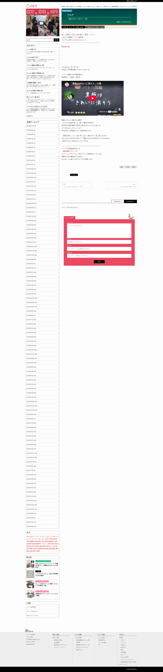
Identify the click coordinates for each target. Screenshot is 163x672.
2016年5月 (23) (31, 225)
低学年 (55, 539)
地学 (42, 541)
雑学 (28, 551)
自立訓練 (38, 548)
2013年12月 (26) (32, 350)
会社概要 (122, 652)
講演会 (46, 548)
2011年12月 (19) (32, 453)
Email (69, 246)
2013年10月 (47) (32, 358)
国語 (39, 541)
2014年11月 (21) (32, 302)
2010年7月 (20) (31, 522)
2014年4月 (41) (31, 332)
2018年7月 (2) (31, 139)
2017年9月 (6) (31, 160)
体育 (28, 541)
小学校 (127, 167)
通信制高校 (52, 548)
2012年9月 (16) (31, 414)
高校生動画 (115, 6)
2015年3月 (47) (31, 285)
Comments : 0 (130, 201)
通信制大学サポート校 (82, 645)
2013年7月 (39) (31, 371)
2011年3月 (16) (31, 487)
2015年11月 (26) (32, 251)
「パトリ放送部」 (78, 37)
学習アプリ (107, 6)
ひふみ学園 (77, 6)
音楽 (31, 551)
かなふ (94, 6)
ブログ (122, 6)
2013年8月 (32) (31, 367)
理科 (44, 546)
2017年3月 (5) (31, 182)
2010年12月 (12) (32, 500)
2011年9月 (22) (31, 466)
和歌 (36, 541)
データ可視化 (101, 642)
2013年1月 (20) (31, 397)
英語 (42, 548)
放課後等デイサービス (41, 544)
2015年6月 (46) (31, 272)
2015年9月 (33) (31, 259)
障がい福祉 (69, 6)
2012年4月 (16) (31, 436)
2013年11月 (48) (32, 354)
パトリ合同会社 (31, 607)
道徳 (57, 548)
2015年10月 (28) (32, 255)
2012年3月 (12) (31, 440)
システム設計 (86, 6)
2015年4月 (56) (31, 281)
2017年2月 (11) (31, 186)
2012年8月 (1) (31, 419)
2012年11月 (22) (32, 406)
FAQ (121, 650)
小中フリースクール (81, 647)
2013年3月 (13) (31, 388)
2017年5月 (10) (31, 173)
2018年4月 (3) (31, 152)
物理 (41, 546)
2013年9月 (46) (31, 363)
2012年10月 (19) (32, 410)
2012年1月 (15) (31, 449)
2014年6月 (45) (31, 324)
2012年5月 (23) (31, 431)
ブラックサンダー (39, 539)
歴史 (29, 546)
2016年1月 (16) (31, 242)
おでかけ (31, 536)
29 (27, 536)
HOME (63, 6)
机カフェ (99, 6)
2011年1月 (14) (31, 496)
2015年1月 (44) (31, 294)
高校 (38, 551)
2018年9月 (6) (31, 130)
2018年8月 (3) (31, 134)
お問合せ (134, 6)
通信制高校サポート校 (82, 640)
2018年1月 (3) (31, 156)
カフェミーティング (59, 647)
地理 (45, 541)
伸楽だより (79, 650)
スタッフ (122, 654)
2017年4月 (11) (31, 177)
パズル (53, 536)
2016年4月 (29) (31, 229)
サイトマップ (123, 664)
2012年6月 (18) (31, 427)
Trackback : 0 (118, 201)
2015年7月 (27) (31, 268)
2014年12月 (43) (32, 298)
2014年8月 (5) (31, 315)
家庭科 (51, 541)
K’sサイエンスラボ (32, 615)
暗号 (53, 544)
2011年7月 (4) (31, 470)
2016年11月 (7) (31, 199)
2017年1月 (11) (31, 190)
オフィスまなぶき (32, 611)
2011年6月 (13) (31, 475)
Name (69, 239)
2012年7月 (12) (31, 423)
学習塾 (77, 642)
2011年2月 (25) (31, 492)
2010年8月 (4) (31, 518)
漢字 (32, 546)
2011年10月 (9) (31, 462)
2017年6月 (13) (31, 169)
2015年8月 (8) (31, 263)
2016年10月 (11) (32, 203)
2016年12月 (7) (31, 195)
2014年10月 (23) (32, 307)
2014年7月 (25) (31, 319)
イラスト (42, 536)
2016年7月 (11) (31, 216)
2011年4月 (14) (31, 483)
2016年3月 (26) (31, 233)
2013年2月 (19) (31, 393)
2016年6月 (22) (31, 220)
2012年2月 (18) (31, 444)
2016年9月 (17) (31, 208)
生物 (47, 546)
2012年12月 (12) (32, 401)
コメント (69, 222)
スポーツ (48, 536)
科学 (28, 548)
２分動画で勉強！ (66, 10)
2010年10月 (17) (32, 509)
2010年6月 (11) (31, 526)
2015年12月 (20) (32, 246)
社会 (56, 546)
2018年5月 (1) (31, 147)
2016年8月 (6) (31, 212)
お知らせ (122, 647)
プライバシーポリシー (126, 659)
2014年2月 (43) (31, 341)
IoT (98, 645)
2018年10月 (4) (31, 126)
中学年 (47, 539)
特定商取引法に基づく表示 (127, 662)
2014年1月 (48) (31, 345)
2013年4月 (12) (31, 384)
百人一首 (51, 546)
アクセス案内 (124, 657)
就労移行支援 (31, 544)
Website (69, 253)
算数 (121, 167)
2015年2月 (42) (31, 289)
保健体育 (32, 541)
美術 (34, 548)
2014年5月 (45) (31, 328)
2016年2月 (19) (31, 238)
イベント (127, 6)
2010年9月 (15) (31, 513)
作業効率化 (101, 640)
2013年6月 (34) (31, 375)
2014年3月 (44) (31, 337)
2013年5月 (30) (31, 380)
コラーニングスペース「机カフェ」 (74, 154)
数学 (50, 544)
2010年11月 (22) (32, 505)
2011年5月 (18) (31, 479)
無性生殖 (37, 546)
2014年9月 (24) (31, 311)
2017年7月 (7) (31, 164)
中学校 (51, 539)
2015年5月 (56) (31, 276)
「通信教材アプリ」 (69, 151)
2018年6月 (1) (31, 143)
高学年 (134, 167)
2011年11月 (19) (32, 457)
